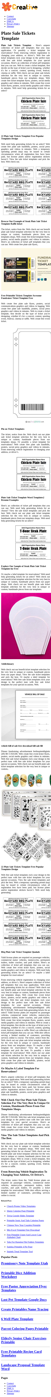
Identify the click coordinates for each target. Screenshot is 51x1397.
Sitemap (10, 1393)
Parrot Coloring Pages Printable (24, 1328)
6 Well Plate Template (17, 1319)
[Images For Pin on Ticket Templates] (25, 375)
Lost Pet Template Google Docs (24, 1299)
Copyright (11, 1386)
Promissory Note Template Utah (24, 1263)
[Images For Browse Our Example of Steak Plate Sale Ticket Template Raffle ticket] (25, 191)
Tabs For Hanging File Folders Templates (25, 1242)
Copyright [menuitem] (11, 19)
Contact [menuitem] (10, 16)
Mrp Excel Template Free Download (23, 1230)
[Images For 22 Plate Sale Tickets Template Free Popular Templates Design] (25, 113)
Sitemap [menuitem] (10, 26)
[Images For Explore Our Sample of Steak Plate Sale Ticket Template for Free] (25, 543)
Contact (10, 1383)
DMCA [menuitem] (10, 21)
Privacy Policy (13, 1391)
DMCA (10, 1388)
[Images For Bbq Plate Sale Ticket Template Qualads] (25, 922)
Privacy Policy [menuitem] (13, 24)
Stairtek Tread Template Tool (20, 1251)
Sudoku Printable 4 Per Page (19, 1247)
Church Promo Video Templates (21, 1206)
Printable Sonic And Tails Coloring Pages (25, 1220)
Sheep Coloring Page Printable (20, 1211)
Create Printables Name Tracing (24, 1309)
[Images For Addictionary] (25, 626)
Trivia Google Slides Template (20, 1216)
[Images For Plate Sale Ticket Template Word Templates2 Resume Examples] (25, 474)
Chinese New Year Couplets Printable (24, 1225)
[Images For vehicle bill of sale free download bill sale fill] (25, 715)
